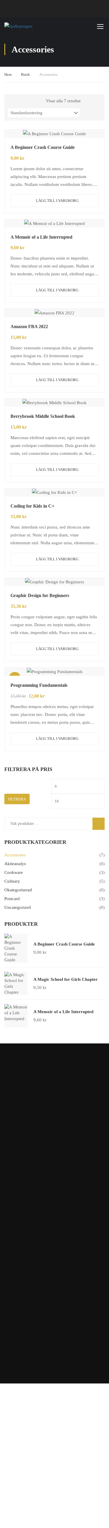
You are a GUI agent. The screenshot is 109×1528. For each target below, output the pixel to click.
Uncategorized (17, 907)
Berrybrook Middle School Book (42, 416)
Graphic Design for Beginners (39, 595)
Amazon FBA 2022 (29, 326)
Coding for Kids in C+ (32, 506)
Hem (8, 74)
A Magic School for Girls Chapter (65, 979)
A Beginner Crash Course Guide (42, 147)
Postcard (12, 898)
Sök (101, 823)
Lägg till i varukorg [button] (57, 200)
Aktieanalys (15, 863)
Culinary (12, 881)
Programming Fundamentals (38, 685)
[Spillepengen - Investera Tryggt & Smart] (35, 26)
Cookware (13, 872)
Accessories (15, 855)
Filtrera (17, 799)
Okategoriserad (18, 890)
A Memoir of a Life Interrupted (41, 237)
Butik (25, 74)
